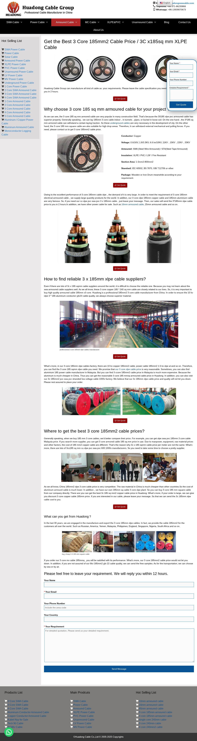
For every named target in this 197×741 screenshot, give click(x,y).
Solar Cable (11, 57)
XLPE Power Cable (15, 64)
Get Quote (121, 99)
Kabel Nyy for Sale (18, 719)
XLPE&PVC (114, 22)
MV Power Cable (14, 79)
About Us (98, 30)
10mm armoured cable (151, 701)
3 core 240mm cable (150, 723)
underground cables (120, 123)
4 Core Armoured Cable (17, 112)
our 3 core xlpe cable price (128, 369)
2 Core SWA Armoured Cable (20, 90)
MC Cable (90, 22)
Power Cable (37, 22)
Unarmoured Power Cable (19, 71)
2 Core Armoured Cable (17, 105)
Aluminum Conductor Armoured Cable (28, 712)
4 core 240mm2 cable (151, 727)
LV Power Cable (13, 75)
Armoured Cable (65, 22)
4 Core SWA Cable (18, 708)
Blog (166, 22)
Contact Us (184, 22)
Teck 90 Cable (15, 723)
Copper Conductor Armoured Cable (27, 716)
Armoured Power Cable (17, 60)
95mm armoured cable (151, 708)
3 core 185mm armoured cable (155, 712)
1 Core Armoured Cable (17, 101)
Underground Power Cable (19, 83)
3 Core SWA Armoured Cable (20, 94)
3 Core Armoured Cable (17, 108)
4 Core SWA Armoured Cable (20, 97)
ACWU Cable (15, 727)
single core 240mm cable (152, 719)
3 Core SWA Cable (18, 705)
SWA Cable (12, 22)
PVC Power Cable (15, 68)
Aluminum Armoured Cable (19, 127)
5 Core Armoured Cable (17, 116)
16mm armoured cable (133, 204)
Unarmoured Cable (142, 22)
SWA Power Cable (15, 49)
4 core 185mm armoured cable (155, 716)
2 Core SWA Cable (18, 701)
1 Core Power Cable (16, 86)
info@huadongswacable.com (178, 3)
